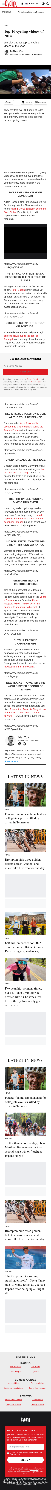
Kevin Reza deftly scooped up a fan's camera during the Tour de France (23, 426)
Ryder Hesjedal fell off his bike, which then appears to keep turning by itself (22, 603)
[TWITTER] (20, 744)
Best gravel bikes (37, 1383)
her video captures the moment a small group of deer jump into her (24, 518)
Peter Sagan (18, 290)
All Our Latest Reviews (13, 1400)
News (6, 25)
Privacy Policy (34, 1470)
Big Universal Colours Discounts (31, 12)
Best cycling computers (38, 1388)
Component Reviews (13, 1405)
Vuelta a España (15, 1371)
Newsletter (42, 102)
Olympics (35, 1371)
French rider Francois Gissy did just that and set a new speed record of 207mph (25, 712)
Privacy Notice (36, 382)
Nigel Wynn (18, 51)
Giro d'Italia (35, 1367)
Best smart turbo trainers (13, 1388)
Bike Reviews (37, 1400)
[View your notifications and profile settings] (22, 3)
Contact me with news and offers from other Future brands (26, 1453)
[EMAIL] (25, 744)
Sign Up (25, 1459)
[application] (25, 239)
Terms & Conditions (23, 1472)
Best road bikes (13, 1383)
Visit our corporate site (38, 1480)
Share (10, 102)
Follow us (28, 102)
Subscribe (34, 3)
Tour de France (15, 1367)
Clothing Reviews (37, 1405)
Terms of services (34, 379)
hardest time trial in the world (19, 666)
